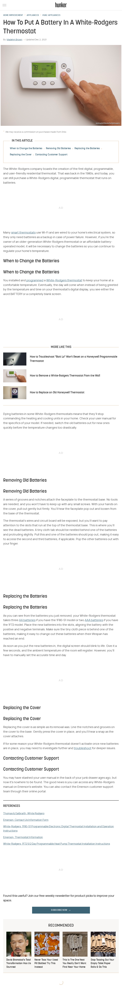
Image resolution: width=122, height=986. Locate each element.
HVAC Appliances (51, 15)
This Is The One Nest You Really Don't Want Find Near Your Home (74, 963)
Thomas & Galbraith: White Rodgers (23, 813)
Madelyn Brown (14, 40)
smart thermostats (23, 232)
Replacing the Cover (21, 154)
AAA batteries (94, 620)
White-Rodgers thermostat (64, 280)
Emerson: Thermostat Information (23, 837)
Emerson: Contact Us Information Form (25, 820)
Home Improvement (13, 15)
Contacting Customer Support (51, 154)
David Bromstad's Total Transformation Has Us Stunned (18, 963)
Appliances (33, 15)
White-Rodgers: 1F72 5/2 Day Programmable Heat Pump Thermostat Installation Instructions (56, 844)
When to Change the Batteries (26, 148)
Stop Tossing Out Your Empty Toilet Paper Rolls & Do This (102, 963)
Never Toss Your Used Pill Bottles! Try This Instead (46, 963)
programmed (34, 280)
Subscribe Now (59, 910)
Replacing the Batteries (87, 148)
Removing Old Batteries (58, 148)
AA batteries (27, 620)
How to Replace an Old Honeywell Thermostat (57, 392)
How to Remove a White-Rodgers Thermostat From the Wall (65, 375)
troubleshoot (82, 748)
